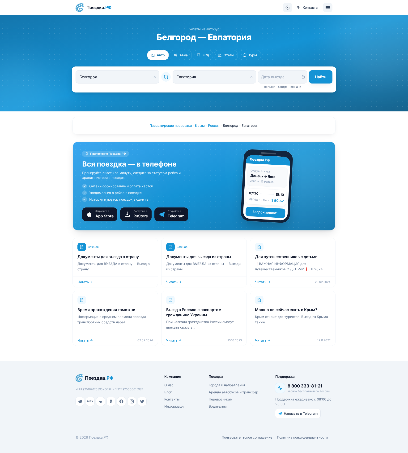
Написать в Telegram (301, 413)
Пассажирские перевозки (170, 125)
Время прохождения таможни (106, 309)
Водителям (218, 406)
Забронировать (265, 212)
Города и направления (227, 385)
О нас (169, 385)
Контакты (171, 399)
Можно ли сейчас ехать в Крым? (286, 309)
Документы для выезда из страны (198, 256)
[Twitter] (142, 401)
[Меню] (327, 7)
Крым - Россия (207, 125)
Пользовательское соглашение (247, 437)
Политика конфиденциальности (302, 437)
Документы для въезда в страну (108, 256)
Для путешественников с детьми (286, 256)
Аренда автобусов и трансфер (233, 392)
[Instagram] (132, 401)
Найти (321, 77)
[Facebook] (121, 401)
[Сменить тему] (287, 7)
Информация (174, 406)
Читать (83, 282)
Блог (168, 392)
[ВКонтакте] (100, 401)
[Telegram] (80, 401)
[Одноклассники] (111, 401)
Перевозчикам (221, 399)
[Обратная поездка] (166, 77)
